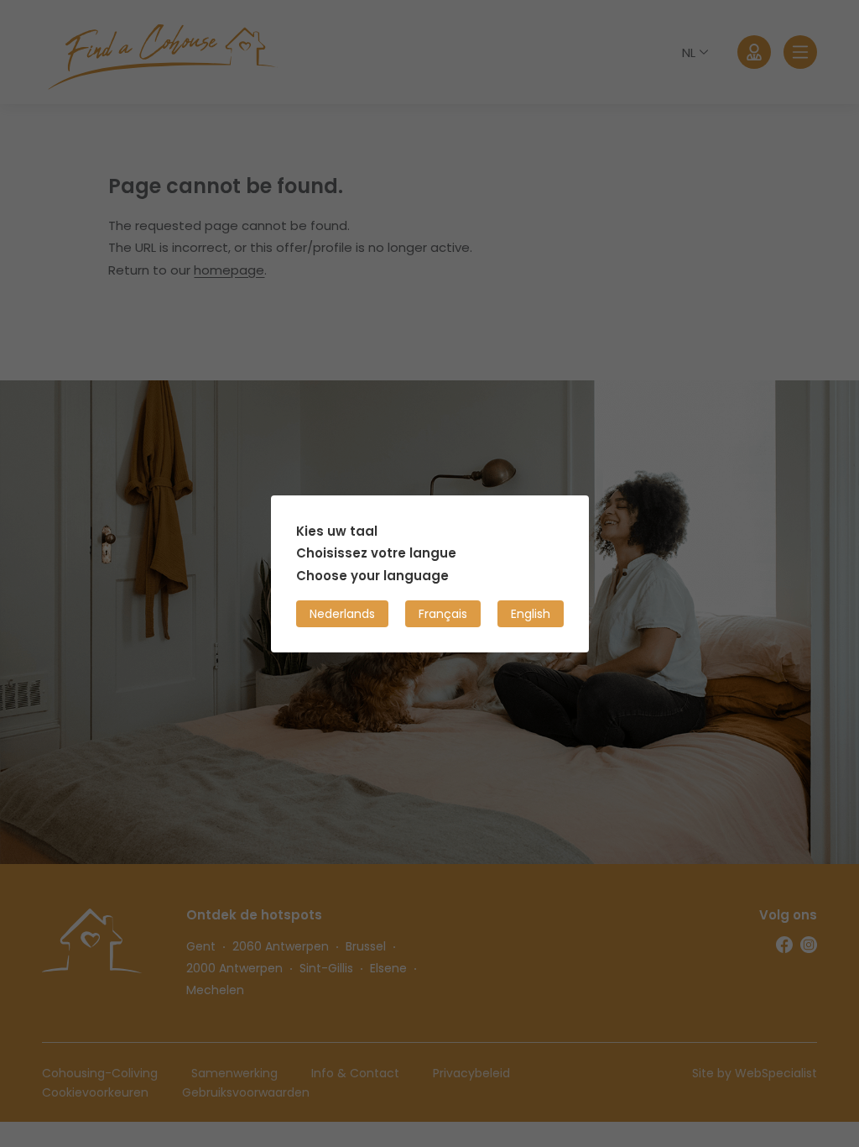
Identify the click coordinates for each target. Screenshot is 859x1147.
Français (443, 613)
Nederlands (342, 613)
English (530, 613)
